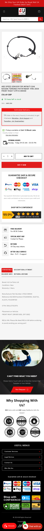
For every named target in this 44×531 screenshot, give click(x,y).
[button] (4, 11)
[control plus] (12, 156)
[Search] (40, 19)
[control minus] (3, 156)
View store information (12, 135)
